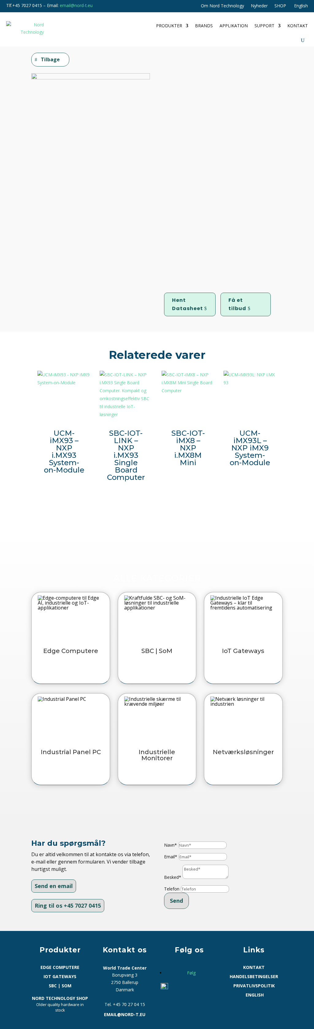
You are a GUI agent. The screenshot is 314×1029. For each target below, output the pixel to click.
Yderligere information (202, 155)
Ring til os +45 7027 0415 (68, 905)
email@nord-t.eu (76, 5)
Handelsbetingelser (254, 976)
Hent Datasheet (187, 304)
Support (264, 25)
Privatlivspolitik (254, 986)
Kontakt (297, 25)
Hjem (170, 86)
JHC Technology (262, 273)
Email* (170, 857)
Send (176, 900)
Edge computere (59, 967)
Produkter (169, 25)
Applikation (234, 25)
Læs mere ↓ (181, 251)
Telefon (171, 889)
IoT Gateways (60, 976)
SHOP (280, 6)
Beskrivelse (187, 145)
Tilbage (50, 59)
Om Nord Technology (222, 6)
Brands (204, 25)
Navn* (170, 845)
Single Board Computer (197, 273)
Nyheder (259, 6)
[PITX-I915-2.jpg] (90, 78)
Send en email (54, 886)
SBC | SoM (190, 86)
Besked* (172, 877)
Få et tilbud (237, 304)
